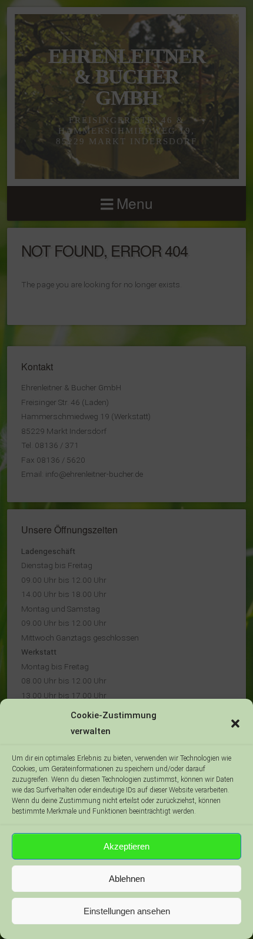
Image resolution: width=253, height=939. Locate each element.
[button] (235, 723)
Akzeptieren (126, 846)
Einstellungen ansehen (127, 911)
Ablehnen (127, 879)
